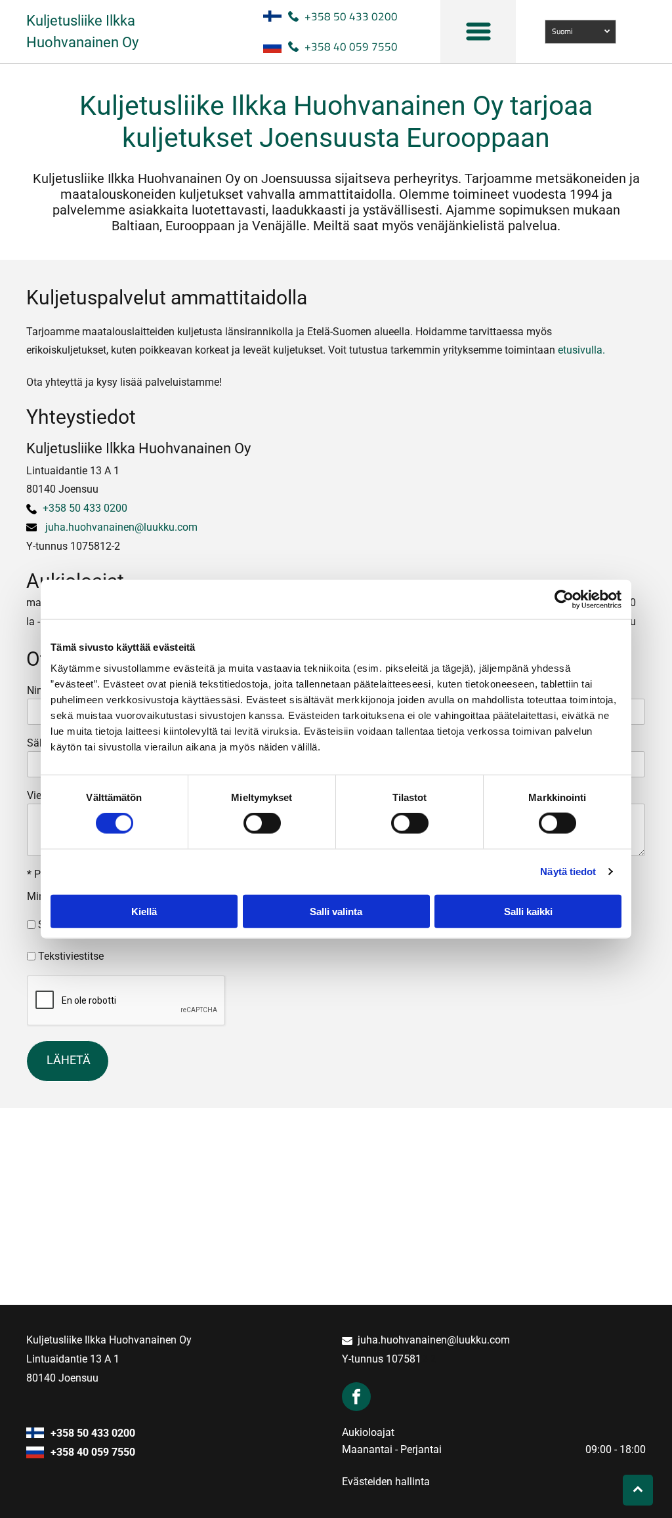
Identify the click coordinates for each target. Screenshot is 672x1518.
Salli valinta (336, 910)
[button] (478, 31)
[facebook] (356, 1398)
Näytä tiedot (568, 871)
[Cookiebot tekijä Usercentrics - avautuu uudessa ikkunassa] (564, 599)
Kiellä (144, 910)
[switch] (262, 823)
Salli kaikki (528, 910)
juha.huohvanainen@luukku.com (121, 527)
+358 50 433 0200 (351, 16)
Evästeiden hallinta (386, 1481)
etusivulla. (581, 350)
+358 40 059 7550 (351, 46)
